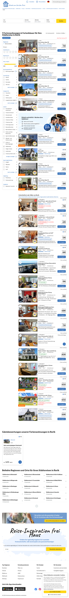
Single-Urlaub (11, 148)
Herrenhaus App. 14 (43, 86)
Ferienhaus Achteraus (44, 248)
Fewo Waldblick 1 (43, 321)
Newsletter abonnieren (56, 549)
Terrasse (11, 84)
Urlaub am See (11, 122)
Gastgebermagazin (58, 570)
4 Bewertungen (47, 203)
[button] (55, 594)
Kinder (11, 95)
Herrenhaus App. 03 (43, 165)
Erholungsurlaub (11, 124)
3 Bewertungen (47, 339)
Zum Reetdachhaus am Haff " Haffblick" (46, 233)
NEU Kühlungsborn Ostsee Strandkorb (45, 366)
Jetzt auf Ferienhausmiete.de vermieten (55, 520)
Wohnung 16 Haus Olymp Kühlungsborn (45, 293)
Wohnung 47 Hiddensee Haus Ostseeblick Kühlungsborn (46, 307)
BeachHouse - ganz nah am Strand (47, 201)
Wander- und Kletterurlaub (11, 139)
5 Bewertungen (47, 251)
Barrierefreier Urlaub (11, 129)
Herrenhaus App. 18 (43, 71)
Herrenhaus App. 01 (43, 180)
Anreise (27, 19)
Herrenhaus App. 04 (43, 57)
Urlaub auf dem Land (11, 153)
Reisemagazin (40, 573)
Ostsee (4, 570)
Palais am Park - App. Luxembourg (47, 350)
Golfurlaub (11, 151)
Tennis (11, 167)
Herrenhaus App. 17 (43, 136)
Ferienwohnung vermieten (59, 1)
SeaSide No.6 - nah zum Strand (46, 217)
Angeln (11, 162)
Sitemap (4, 578)
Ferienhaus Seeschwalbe (44, 410)
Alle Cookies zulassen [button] (55, 591)
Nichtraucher (11, 97)
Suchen (61, 21)
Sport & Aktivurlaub (11, 136)
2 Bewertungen (47, 153)
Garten (11, 79)
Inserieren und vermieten (60, 568)
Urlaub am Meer (11, 119)
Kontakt (39, 578)
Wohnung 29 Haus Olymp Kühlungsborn (45, 278)
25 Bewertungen (47, 382)
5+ (16, 51)
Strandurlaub (11, 115)
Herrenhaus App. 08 (43, 42)
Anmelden (31, 1)
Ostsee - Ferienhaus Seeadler (46, 380)
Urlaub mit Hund (11, 112)
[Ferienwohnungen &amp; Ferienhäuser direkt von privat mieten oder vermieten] (14, 5)
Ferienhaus (11, 177)
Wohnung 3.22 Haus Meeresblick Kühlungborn (47, 264)
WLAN (11, 77)
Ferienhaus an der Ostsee (45, 395)
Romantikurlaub (11, 127)
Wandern (11, 164)
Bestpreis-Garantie (11, 186)
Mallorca (4, 573)
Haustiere (11, 93)
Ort (4, 20)
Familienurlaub (11, 117)
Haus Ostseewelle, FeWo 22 (45, 336)
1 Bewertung (47, 237)
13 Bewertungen (47, 398)
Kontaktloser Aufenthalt (11, 109)
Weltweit (4, 576)
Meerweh (40, 151)
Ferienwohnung (11, 180)
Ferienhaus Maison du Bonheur (46, 100)
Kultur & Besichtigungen (11, 143)
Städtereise (11, 146)
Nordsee (4, 568)
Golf (11, 169)
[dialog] (55, 585)
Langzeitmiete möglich (11, 100)
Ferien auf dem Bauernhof (11, 132)
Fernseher (11, 82)
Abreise (37, 19)
